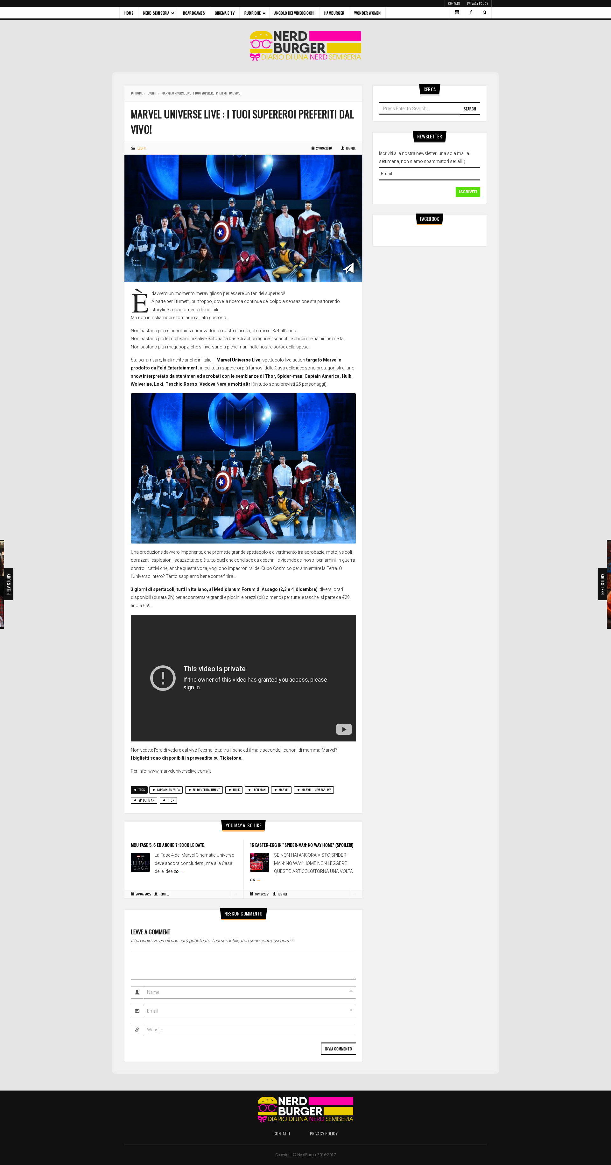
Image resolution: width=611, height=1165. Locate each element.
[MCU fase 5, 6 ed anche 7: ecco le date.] (140, 862)
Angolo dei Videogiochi (294, 13)
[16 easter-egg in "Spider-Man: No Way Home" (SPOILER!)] (259, 862)
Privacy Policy (477, 3)
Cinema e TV (225, 13)
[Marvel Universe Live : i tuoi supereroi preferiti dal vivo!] (243, 217)
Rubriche (252, 13)
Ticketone (230, 758)
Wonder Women (367, 13)
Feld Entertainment (177, 367)
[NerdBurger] (306, 46)
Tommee (350, 148)
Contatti (454, 3)
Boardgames (194, 13)
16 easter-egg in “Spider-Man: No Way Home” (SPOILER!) (302, 844)
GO (179, 871)
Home (128, 13)
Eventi (152, 93)
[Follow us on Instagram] (457, 12)
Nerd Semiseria (156, 13)
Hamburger (334, 13)
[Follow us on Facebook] (471, 12)
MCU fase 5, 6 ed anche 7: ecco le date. (168, 844)
